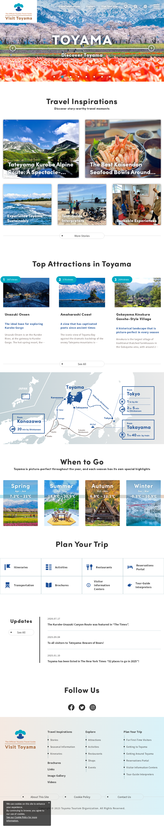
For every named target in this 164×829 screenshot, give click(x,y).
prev (12, 48)
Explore (90, 6)
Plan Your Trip (109, 6)
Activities (61, 567)
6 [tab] (94, 76)
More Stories (82, 236)
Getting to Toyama (136, 746)
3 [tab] (70, 76)
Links (51, 769)
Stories (54, 739)
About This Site (40, 797)
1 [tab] (54, 76)
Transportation (24, 585)
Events (92, 767)
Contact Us (124, 797)
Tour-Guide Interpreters (143, 585)
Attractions (94, 739)
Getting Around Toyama (140, 753)
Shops (91, 760)
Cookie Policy (82, 797)
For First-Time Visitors (139, 739)
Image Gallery (57, 775)
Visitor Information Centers (102, 585)
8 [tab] (110, 76)
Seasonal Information (62, 746)
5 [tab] (86, 76)
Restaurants (104, 567)
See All (82, 364)
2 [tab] (62, 77)
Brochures (62, 585)
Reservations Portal (144, 567)
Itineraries (21, 567)
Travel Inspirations (69, 6)
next (151, 48)
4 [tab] (78, 76)
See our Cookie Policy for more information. (21, 819)
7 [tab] (102, 76)
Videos (52, 782)
